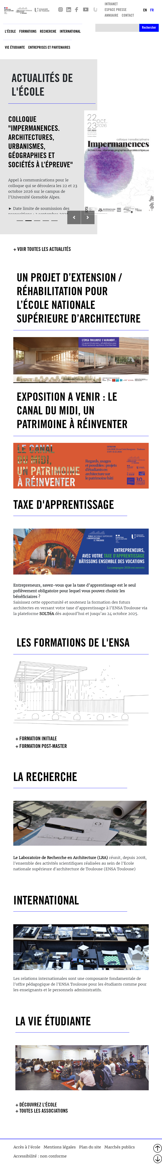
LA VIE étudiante (53, 1023)
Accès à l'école (27, 1147)
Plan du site (90, 1147)
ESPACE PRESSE (116, 10)
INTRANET (111, 4)
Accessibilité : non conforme (40, 1156)
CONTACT (128, 16)
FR (152, 10)
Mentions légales (60, 1147)
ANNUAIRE (111, 16)
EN (145, 10)
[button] (74, 217)
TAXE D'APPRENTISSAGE (63, 506)
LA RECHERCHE (45, 778)
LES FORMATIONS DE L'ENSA (73, 644)
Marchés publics (119, 1147)
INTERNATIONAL (46, 902)
